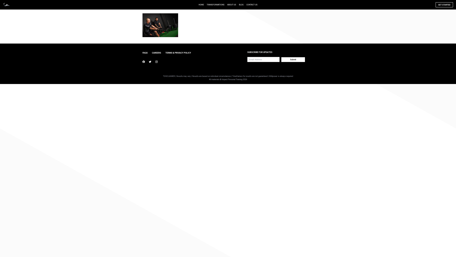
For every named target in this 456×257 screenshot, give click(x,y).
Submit (293, 59)
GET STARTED (444, 5)
